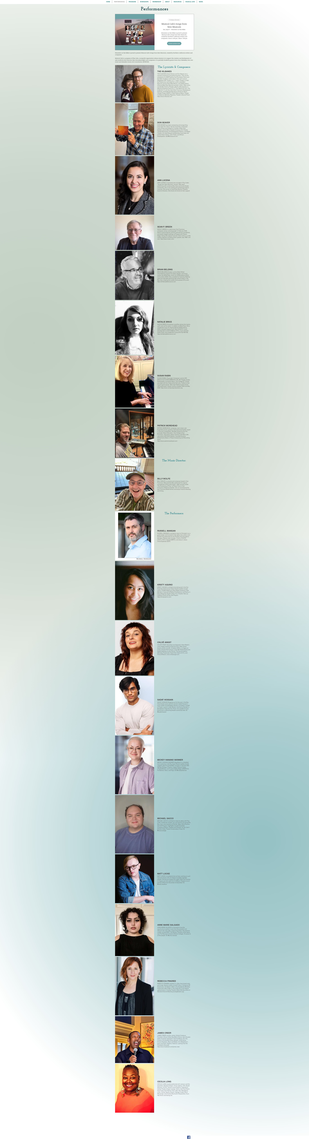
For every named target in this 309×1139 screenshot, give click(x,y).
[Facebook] (188, 1137)
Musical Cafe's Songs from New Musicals (174, 25)
